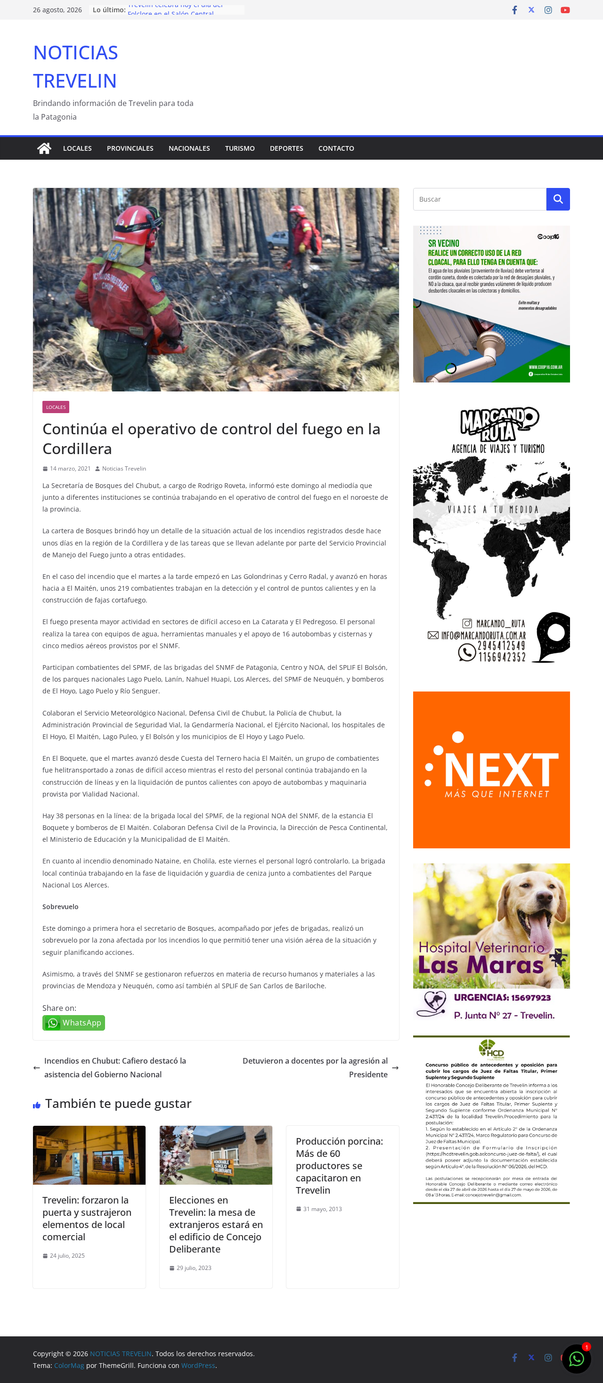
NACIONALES (189, 148)
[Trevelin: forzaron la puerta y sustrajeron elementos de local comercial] (89, 1132)
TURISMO (240, 148)
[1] (576, 1364)
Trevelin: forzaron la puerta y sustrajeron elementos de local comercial (86, 1218)
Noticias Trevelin (124, 468)
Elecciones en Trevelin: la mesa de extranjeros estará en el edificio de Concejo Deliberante (216, 1224)
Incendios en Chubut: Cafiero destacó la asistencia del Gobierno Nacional (115, 1068)
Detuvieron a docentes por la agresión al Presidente (315, 1068)
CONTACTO (336, 148)
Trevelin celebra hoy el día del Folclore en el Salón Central (175, 14)
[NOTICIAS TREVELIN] (44, 148)
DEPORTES (286, 148)
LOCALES (77, 148)
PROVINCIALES (130, 148)
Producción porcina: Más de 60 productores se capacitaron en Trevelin (339, 1165)
